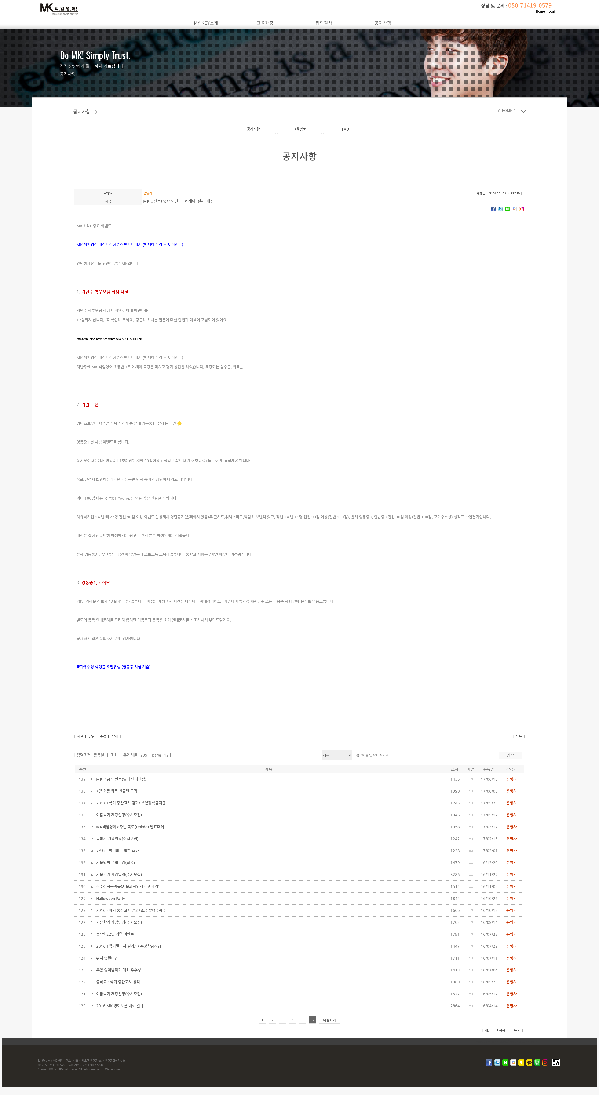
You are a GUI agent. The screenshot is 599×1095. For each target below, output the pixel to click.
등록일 (99, 755)
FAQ (345, 129)
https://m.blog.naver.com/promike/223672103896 (109, 339)
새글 (79, 736)
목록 (519, 736)
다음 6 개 (329, 1020)
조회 (114, 755)
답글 (92, 736)
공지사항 (383, 23)
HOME (507, 110)
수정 (103, 736)
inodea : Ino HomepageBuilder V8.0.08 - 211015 (506, 1041)
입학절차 (324, 23)
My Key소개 (206, 23)
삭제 (115, 736)
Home (540, 11)
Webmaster (112, 1069)
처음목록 (501, 1030)
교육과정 (265, 23)
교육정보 (299, 129)
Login (552, 11)
